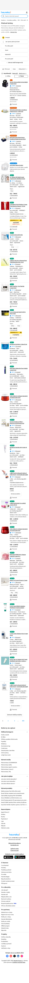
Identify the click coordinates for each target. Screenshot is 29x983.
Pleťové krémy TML (6, 771)
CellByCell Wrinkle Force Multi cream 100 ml (18, 504)
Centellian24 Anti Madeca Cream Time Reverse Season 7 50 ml (18, 205)
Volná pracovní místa (6, 872)
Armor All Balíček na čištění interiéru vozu (11, 798)
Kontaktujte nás (14, 845)
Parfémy (3, 814)
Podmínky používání (6, 870)
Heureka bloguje (5, 877)
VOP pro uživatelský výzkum (8, 906)
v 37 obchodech (14, 546)
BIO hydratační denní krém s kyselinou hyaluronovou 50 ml (18, 138)
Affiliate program (5, 926)
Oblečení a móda (5, 828)
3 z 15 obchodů (13, 226)
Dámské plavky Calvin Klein (8, 750)
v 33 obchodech (14, 623)
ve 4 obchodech (14, 99)
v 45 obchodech (14, 439)
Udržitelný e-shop (5, 948)
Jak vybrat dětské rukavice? (8, 784)
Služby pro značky (5, 921)
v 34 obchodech (14, 304)
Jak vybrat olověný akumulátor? (9, 779)
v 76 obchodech (14, 195)
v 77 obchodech (14, 251)
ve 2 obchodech (14, 127)
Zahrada (3, 823)
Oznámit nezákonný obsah (7, 881)
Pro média (3, 874)
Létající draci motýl (5, 755)
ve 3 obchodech (14, 360)
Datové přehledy (5, 924)
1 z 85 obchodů (13, 330)
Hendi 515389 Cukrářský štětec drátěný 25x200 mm (13, 802)
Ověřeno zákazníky (6, 937)
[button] (17, 247)
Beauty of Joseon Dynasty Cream (18, 580)
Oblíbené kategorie (7, 732)
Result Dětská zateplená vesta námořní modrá (12, 793)
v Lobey (12, 490)
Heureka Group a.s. (18, 960)
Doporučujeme (5, 809)
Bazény (3, 817)
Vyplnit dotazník (14, 850)
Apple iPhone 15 (5, 812)
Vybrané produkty (6, 788)
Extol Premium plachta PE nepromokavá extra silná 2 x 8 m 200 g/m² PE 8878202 (14, 800)
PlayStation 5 (4, 819)
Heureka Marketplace (6, 919)
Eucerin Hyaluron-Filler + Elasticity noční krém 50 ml (17, 422)
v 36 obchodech (14, 572)
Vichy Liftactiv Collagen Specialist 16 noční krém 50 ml (19, 529)
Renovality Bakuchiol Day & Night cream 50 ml (19, 369)
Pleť (18, 20)
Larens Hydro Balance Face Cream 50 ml (14, 643)
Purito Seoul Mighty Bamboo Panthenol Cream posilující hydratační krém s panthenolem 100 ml (18, 608)
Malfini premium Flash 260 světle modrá (11, 791)
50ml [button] (12, 191)
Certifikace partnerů (6, 944)
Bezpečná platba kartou (7, 903)
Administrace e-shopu (6, 912)
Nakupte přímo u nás (6, 897)
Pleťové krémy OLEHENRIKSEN (9, 763)
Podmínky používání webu (18, 962)
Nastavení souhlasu (6, 899)
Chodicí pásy (4, 748)
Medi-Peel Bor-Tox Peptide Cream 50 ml (17, 287)
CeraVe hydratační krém (16, 235)
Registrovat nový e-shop (7, 914)
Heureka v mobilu (5, 892)
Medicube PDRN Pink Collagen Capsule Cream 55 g (18, 555)
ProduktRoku (4, 941)
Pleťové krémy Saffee (6, 765)
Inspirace (3, 946)
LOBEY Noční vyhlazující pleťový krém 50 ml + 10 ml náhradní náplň (19, 474)
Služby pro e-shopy (6, 917)
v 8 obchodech (13, 651)
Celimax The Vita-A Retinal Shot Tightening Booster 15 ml (18, 261)
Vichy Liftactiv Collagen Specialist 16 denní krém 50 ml (19, 397)
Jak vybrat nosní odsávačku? (8, 781)
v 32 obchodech (14, 278)
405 (23, 721)
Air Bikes (3, 737)
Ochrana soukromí (5, 901)
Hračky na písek (5, 735)
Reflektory (3, 744)
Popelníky (3, 741)
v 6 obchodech (13, 521)
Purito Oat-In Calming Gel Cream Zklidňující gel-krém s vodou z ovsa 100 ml (18, 661)
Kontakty (3, 868)
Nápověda (3, 930)
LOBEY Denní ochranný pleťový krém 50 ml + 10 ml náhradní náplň (19, 686)
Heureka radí (4, 894)
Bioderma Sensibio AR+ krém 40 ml (18, 448)
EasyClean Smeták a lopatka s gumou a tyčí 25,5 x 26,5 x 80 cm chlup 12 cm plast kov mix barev (14, 805)
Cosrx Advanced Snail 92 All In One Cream (18, 313)
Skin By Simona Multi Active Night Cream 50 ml (19, 83)
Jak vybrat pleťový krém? (16, 165)
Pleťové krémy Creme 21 (7, 769)
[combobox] (14, 16)
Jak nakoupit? (4, 890)
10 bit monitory (5, 753)
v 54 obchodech (14, 465)
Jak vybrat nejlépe (7, 776)
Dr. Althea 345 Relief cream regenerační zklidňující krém (17, 178)
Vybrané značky (6, 760)
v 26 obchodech (14, 677)
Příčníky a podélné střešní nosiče (9, 739)
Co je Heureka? (5, 865)
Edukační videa (5, 928)
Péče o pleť (23, 20)
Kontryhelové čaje (5, 746)
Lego (2, 821)
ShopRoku (3, 939)
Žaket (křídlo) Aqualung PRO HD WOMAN (11, 796)
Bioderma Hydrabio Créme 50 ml (18, 344)
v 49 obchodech (14, 413)
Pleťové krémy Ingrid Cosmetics (9, 767)
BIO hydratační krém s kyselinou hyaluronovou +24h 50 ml (18, 110)
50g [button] (12, 593)
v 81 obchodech (14, 597)
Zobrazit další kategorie (14, 62)
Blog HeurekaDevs (6, 879)
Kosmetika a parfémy (11, 20)
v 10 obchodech (14, 386)
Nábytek (3, 826)
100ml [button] (12, 326)
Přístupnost (4, 883)
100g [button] (16, 593)
